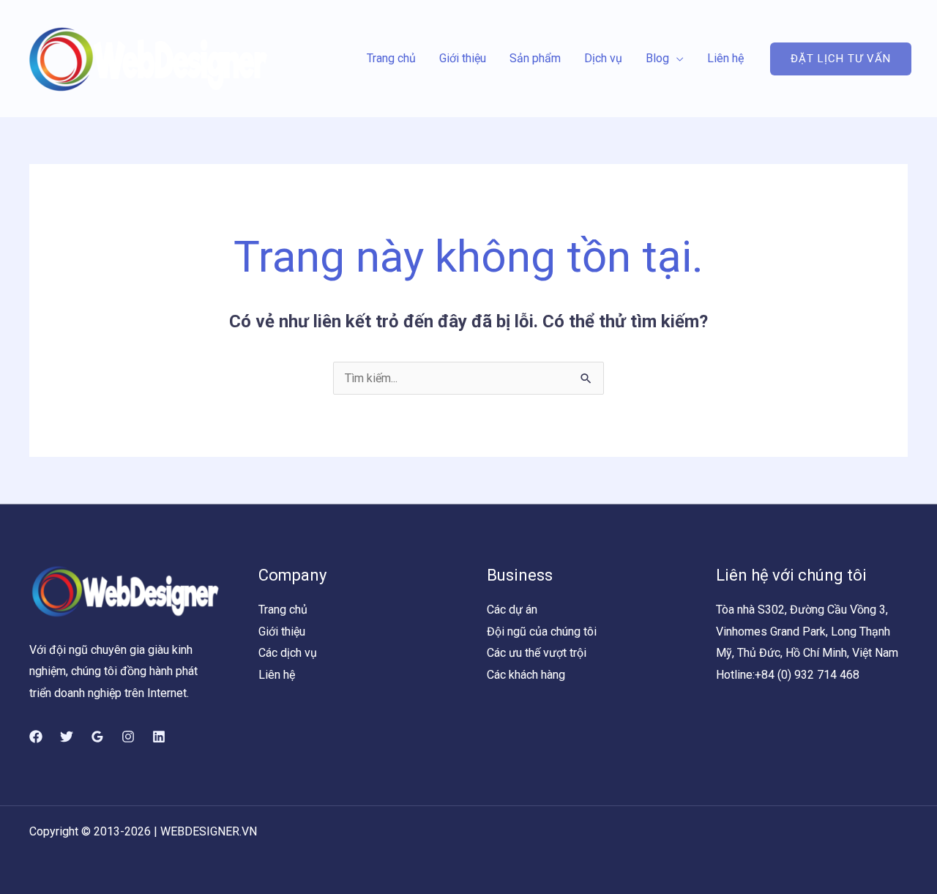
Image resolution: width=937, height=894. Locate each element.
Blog (657, 58)
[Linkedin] (158, 736)
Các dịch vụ (287, 653)
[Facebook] (35, 736)
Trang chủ (391, 58)
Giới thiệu (462, 58)
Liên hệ (725, 58)
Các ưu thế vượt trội (536, 653)
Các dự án (512, 610)
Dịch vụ (603, 58)
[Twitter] (66, 736)
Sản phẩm (535, 58)
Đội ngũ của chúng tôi (542, 631)
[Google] (97, 736)
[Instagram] (128, 736)
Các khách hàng (526, 675)
